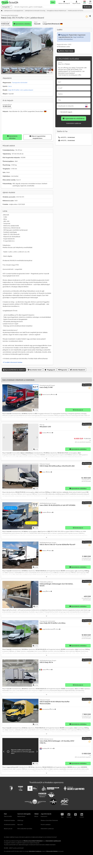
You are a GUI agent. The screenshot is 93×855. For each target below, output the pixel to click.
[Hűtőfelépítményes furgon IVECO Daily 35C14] (20, 673)
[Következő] (51, 50)
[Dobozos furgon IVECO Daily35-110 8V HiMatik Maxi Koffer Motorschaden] (20, 712)
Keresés (88, 7)
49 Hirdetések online (63, 46)
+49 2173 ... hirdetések (67, 137)
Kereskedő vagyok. (66, 112)
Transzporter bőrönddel (19, 82)
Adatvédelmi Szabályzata (35, 851)
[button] (90, 2)
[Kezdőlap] (1, 10)
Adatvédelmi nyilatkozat (73, 123)
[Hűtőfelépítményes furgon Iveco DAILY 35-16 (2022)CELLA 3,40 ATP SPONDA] (20, 515)
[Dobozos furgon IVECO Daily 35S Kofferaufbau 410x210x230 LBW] (20, 476)
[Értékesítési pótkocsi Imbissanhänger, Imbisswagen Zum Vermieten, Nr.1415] (20, 594)
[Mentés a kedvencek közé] (86, 16)
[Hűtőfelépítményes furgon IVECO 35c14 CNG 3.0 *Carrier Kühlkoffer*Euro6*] (20, 555)
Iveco (10, 86)
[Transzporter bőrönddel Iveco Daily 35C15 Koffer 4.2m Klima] (20, 633)
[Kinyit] (46, 419)
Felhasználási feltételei (52, 851)
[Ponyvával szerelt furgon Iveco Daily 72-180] (20, 397)
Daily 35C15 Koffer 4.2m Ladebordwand (20, 90)
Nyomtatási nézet (35, 370)
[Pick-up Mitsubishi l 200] (20, 437)
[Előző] (3, 50)
